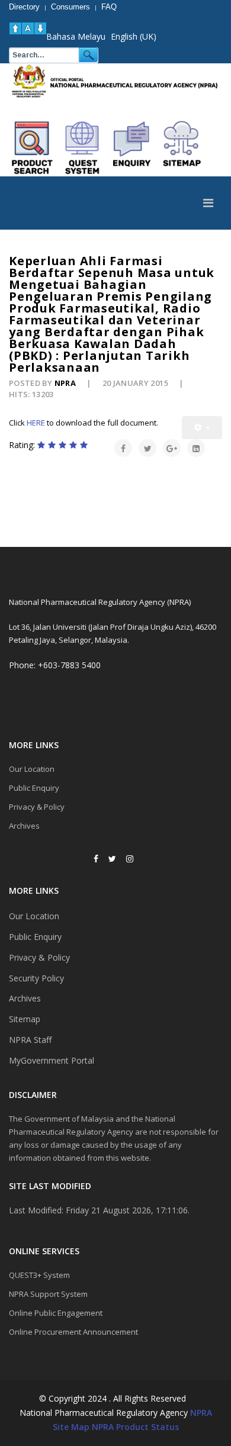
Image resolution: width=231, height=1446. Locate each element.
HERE (36, 422)
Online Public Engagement (55, 1312)
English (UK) (133, 36)
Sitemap (24, 1019)
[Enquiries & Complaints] (132, 148)
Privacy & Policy (37, 806)
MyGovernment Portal (51, 1060)
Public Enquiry (34, 787)
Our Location (31, 769)
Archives (24, 825)
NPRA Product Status (135, 1426)
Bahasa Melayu (75, 36)
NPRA (201, 1412)
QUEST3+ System (39, 1275)
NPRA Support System (48, 1294)
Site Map (71, 1426)
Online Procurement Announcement (73, 1331)
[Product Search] (32, 148)
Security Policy (36, 978)
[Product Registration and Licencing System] (82, 148)
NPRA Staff (30, 1039)
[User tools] (202, 427)
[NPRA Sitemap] (182, 148)
